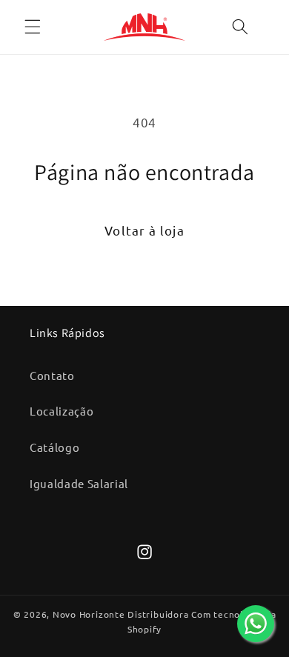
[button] (32, 26)
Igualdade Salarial (79, 483)
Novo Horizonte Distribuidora (121, 614)
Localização (61, 411)
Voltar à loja (144, 230)
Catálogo (54, 447)
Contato (52, 375)
